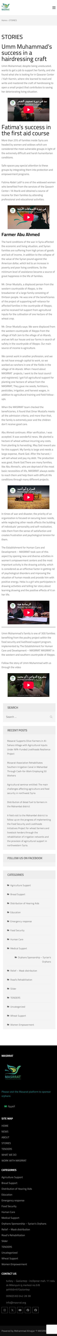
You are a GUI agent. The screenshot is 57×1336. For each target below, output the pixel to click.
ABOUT (5, 1137)
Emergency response (21, 921)
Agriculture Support (20, 885)
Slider (13, 989)
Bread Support (17, 894)
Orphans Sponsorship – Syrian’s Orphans (34, 959)
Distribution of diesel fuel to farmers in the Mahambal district (27, 804)
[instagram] (5, 1310)
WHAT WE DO (9, 1154)
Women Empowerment (22, 1025)
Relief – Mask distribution (23, 970)
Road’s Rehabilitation (21, 979)
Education (15, 912)
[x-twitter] (12, 1310)
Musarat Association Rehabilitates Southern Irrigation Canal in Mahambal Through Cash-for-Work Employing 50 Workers (27, 769)
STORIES (6, 1143)
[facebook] (28, 1310)
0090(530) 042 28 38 (18, 1296)
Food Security (17, 930)
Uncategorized (17, 1007)
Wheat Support (18, 1016)
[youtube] (20, 1310)
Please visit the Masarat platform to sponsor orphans (26, 1093)
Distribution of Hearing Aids (24, 903)
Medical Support (18, 948)
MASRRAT (43, 1331)
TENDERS (15, 998)
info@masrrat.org (16, 1302)
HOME (5, 1125)
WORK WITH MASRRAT (14, 1160)
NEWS (5, 1131)
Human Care (16, 939)
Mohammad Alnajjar (25, 1331)
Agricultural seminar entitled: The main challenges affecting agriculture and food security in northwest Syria (28, 788)
